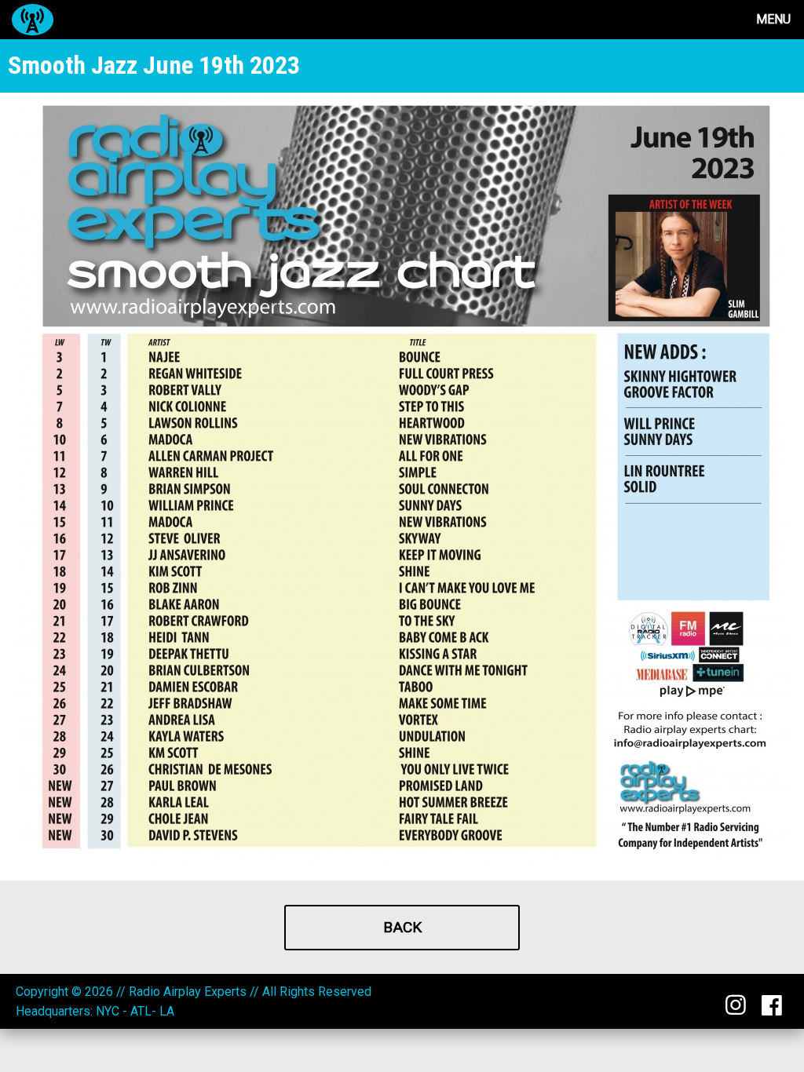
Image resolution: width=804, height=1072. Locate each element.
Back (402, 927)
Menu (773, 19)
